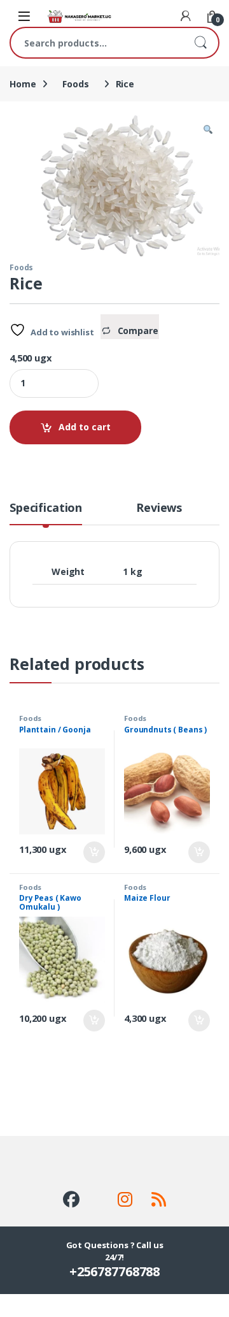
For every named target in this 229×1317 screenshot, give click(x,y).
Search (200, 42)
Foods (75, 84)
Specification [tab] (46, 508)
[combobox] (97, 42)
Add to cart (85, 427)
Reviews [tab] (159, 508)
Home (23, 84)
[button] (208, 129)
